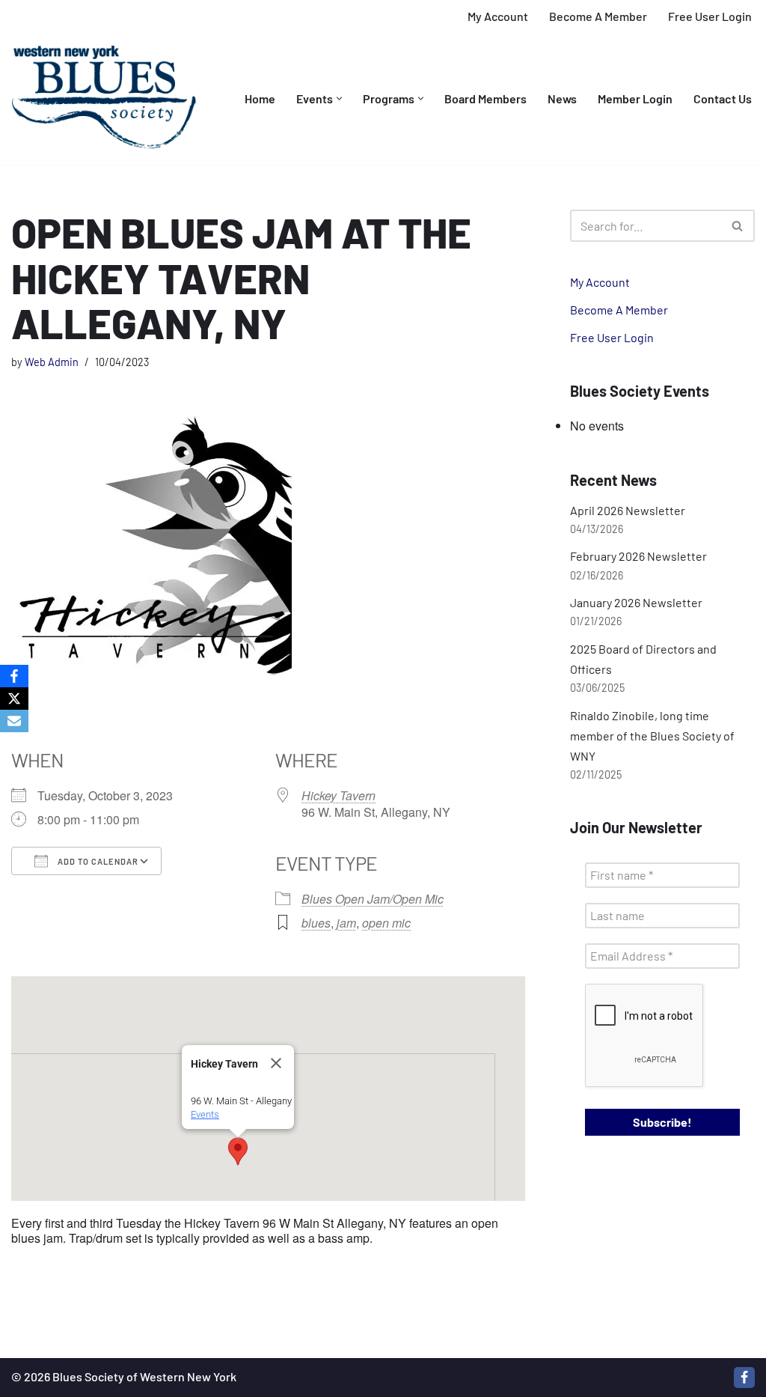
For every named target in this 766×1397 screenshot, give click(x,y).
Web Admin (52, 362)
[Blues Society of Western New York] (104, 99)
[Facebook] (744, 1377)
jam (346, 922)
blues (316, 922)
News (562, 98)
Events (205, 1114)
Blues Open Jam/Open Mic (372, 898)
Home (260, 98)
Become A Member (598, 16)
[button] (339, 98)
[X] (14, 698)
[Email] (14, 721)
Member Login (635, 98)
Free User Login (710, 16)
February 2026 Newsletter (638, 556)
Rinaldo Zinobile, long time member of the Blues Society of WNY (652, 735)
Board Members (485, 98)
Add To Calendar (96, 861)
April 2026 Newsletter (627, 510)
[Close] (276, 1063)
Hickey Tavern (338, 795)
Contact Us (722, 98)
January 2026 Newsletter (636, 602)
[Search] (738, 226)
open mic (386, 922)
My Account (498, 16)
